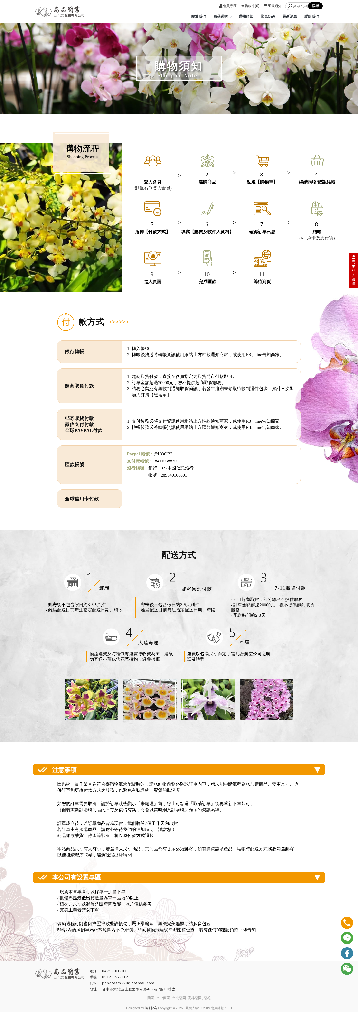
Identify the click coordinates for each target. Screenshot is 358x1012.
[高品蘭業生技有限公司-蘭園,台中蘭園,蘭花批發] (59, 12)
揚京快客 (151, 1008)
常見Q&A (268, 16)
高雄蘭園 (195, 998)
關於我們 (198, 16)
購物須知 (246, 16)
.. (184, 1008)
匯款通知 (275, 6)
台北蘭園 (179, 998)
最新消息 (290, 16)
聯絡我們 (311, 16)
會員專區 (230, 6)
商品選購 (220, 16)
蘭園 (150, 998)
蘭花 (207, 998)
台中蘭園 (163, 998)
